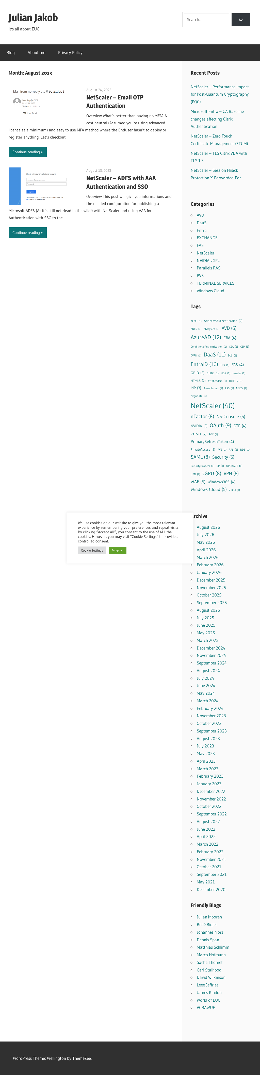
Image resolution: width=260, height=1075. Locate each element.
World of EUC (208, 1000)
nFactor (202, 416)
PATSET (198, 434)
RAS (233, 449)
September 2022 (212, 813)
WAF (198, 482)
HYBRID (235, 381)
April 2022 (206, 836)
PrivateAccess (203, 449)
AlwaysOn (211, 329)
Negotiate (199, 396)
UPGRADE (234, 466)
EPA (224, 365)
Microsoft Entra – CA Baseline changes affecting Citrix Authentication (217, 119)
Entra (202, 230)
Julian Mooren (209, 916)
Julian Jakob (33, 17)
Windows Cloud (210, 290)
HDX (225, 373)
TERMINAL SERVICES (215, 283)
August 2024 (208, 670)
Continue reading (26, 151)
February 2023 (210, 776)
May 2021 (206, 881)
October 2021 (209, 866)
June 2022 (206, 829)
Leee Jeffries (207, 984)
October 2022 (209, 806)
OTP (240, 425)
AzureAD (206, 337)
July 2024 (205, 678)
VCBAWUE (206, 1007)
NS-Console (231, 416)
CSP (244, 346)
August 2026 (208, 527)
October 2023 (209, 723)
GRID (197, 372)
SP (220, 466)
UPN (195, 474)
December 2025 (211, 580)
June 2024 (206, 685)
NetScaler (205, 252)
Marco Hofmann (211, 954)
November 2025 (211, 587)
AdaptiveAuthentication (223, 321)
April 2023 (206, 761)
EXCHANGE (207, 237)
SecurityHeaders (202, 466)
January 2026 (209, 572)
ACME (196, 321)
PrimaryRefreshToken (212, 441)
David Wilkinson (211, 977)
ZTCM (234, 490)
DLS (232, 355)
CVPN (196, 355)
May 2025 (206, 632)
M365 (241, 388)
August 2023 (208, 738)
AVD (200, 215)
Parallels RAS (208, 267)
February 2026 (210, 564)
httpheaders (217, 381)
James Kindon (209, 992)
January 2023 (209, 783)
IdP (196, 387)
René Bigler (207, 924)
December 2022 (211, 791)
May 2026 (206, 542)
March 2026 (208, 557)
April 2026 (206, 549)
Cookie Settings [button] (92, 550)
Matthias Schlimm (213, 947)
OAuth (220, 425)
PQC (213, 434)
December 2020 (211, 889)
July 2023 (205, 745)
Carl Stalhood (209, 969)
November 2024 (211, 655)
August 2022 (208, 821)
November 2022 (211, 798)
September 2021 (212, 874)
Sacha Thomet (210, 962)
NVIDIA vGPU (208, 260)
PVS (200, 275)
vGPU (211, 473)
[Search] (241, 19)
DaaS (201, 222)
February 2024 (210, 708)
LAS (229, 388)
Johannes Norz (210, 932)
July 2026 (205, 534)
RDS (245, 449)
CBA (229, 337)
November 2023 (211, 715)
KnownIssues (213, 388)
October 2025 (209, 595)
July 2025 (205, 617)
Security (223, 457)
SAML (200, 457)
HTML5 (198, 381)
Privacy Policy (70, 52)
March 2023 (207, 768)
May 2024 (206, 693)
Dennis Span (208, 939)
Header (239, 373)
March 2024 (207, 700)
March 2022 (207, 844)
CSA (233, 346)
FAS (200, 245)
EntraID (204, 364)
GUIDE (213, 373)
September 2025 (212, 602)
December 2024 (211, 648)
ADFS (196, 329)
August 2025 (208, 610)
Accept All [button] (117, 550)
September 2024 (212, 663)
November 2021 (211, 859)
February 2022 (210, 851)
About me (36, 52)
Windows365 (222, 481)
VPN (231, 473)
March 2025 (207, 640)
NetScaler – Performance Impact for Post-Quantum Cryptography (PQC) (220, 94)
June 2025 (206, 625)
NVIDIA (199, 425)
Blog (11, 52)
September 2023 (212, 730)
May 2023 (206, 753)
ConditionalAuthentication (209, 346)
